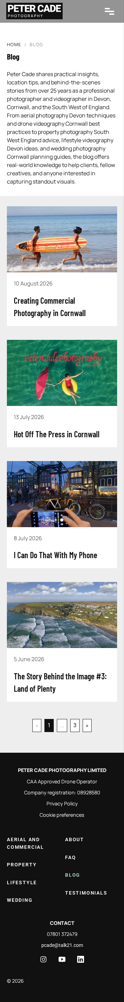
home (14, 44)
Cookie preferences (62, 815)
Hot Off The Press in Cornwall (57, 434)
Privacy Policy (62, 803)
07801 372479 (62, 934)
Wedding (20, 900)
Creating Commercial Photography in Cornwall (50, 306)
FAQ (70, 857)
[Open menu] (109, 11)
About (74, 840)
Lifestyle (22, 883)
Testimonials (86, 893)
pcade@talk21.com (62, 945)
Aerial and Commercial (25, 843)
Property (22, 865)
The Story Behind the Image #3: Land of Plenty (60, 682)
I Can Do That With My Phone (55, 555)
